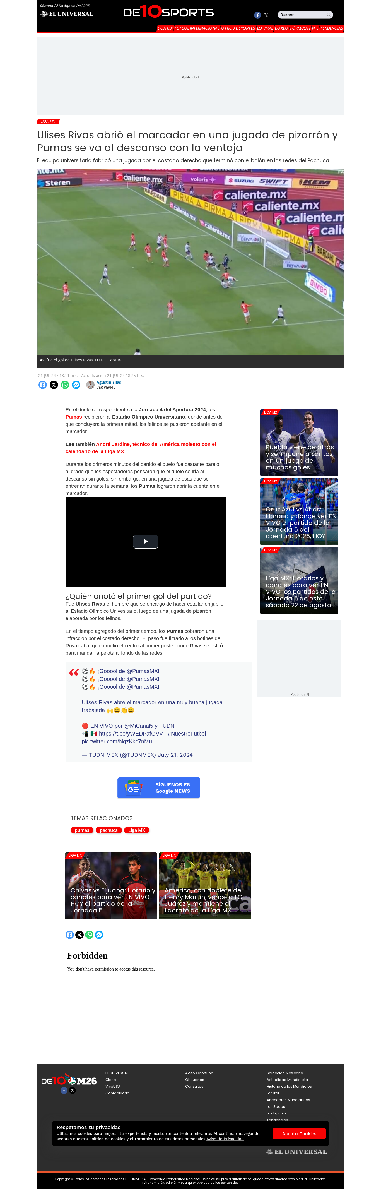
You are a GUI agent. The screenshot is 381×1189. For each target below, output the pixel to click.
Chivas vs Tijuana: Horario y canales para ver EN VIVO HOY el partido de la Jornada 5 (113, 900)
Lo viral (265, 28)
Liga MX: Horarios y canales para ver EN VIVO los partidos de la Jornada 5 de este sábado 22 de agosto (301, 592)
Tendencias (332, 28)
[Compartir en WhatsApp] (65, 385)
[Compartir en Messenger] (76, 385)
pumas (82, 830)
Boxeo (281, 28)
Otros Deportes (238, 28)
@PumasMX (142, 671)
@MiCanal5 (138, 726)
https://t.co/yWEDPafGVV (131, 734)
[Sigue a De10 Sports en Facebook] (257, 15)
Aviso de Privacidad (225, 1139)
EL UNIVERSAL (116, 1073)
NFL (315, 28)
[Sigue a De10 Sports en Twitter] (265, 15)
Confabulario (117, 1093)
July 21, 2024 (175, 754)
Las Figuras (276, 1113)
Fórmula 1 (300, 28)
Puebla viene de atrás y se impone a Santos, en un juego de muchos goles (300, 457)
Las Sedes (276, 1106)
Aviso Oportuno (199, 1073)
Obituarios (194, 1079)
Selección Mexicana (285, 1073)
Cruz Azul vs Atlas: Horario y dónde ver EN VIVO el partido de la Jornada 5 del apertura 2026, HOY (301, 523)
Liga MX (165, 28)
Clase (110, 1079)
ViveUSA (112, 1086)
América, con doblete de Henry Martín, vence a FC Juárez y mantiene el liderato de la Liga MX (203, 900)
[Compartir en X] (54, 385)
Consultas (194, 1086)
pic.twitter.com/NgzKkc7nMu (117, 741)
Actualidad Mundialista (287, 1079)
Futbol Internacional (197, 28)
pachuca (109, 830)
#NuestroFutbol (187, 734)
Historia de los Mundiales (289, 1086)
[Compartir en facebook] (42, 385)
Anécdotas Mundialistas (288, 1099)
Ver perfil (106, 387)
